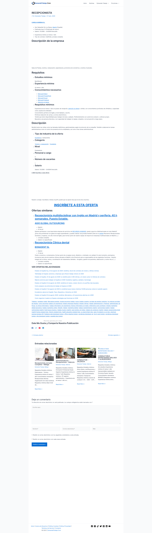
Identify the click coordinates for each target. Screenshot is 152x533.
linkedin (60, 308)
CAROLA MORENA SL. (38, 22)
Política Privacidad (65, 526)
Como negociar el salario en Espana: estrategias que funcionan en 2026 (56, 298)
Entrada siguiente (114, 335)
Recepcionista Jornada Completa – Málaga (43, 363)
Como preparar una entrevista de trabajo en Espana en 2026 (53, 286)
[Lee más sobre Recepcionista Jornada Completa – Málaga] (44, 354)
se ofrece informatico (42, 305)
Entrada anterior (37, 335)
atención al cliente (73, 108)
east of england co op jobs (102, 312)
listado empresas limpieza (71, 303)
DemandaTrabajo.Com (54, 530)
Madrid (55, 27)
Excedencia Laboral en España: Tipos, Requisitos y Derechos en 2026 (56, 292)
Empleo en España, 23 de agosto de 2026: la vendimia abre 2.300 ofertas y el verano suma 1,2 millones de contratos (70, 277)
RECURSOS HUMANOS (79, 231)
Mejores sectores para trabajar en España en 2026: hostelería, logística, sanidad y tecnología (63, 280)
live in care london (99, 314)
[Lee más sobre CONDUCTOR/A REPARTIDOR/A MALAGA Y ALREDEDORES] (107, 351)
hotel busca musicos (50, 310)
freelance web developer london (54, 314)
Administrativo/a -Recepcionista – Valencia (65, 361)
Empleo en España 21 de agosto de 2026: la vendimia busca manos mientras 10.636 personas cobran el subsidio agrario (71, 289)
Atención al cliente (43, 102)
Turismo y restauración (42, 144)
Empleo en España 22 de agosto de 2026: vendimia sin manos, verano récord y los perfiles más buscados (67, 283)
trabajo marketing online (49, 308)
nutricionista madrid (103, 308)
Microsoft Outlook (43, 100)
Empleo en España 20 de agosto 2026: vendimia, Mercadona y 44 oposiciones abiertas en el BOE (64, 295)
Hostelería (38, 138)
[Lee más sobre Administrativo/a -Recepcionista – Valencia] (65, 353)
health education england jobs (71, 312)
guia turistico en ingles (78, 310)
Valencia (68, 364)
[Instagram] (95, 526)
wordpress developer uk (85, 314)
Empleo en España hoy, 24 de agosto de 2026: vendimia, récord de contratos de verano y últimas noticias (67, 271)
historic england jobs (55, 312)
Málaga (46, 367)
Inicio (32, 526)
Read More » (38, 389)
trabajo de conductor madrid (94, 310)
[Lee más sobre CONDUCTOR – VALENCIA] (86, 353)
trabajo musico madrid (64, 310)
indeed (65, 308)
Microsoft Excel (42, 98)
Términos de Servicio (48, 528)
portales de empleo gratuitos (98, 301)
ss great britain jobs (87, 312)
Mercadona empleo (53, 301)
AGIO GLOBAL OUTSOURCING (50, 223)
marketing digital (73, 308)
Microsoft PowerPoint (44, 96)
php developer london (43, 316)
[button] (108, 3)
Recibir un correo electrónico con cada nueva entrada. (49, 439)
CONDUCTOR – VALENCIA (82, 360)
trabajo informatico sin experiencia (60, 305)
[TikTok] (98, 526)
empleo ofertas (84, 303)
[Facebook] (32, 328)
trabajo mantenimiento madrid (88, 308)
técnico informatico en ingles (80, 305)
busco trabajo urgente (82, 301)
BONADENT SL (42, 247)
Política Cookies (53, 526)
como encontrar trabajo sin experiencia (50, 303)
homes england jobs (42, 312)
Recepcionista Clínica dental (52, 242)
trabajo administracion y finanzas (99, 303)
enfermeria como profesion (97, 305)
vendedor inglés (42, 301)
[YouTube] (110, 526)
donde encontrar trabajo (67, 301)
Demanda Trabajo (39, 367)
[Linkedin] (43, 328)
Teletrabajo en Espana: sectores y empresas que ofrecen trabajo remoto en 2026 (59, 274)
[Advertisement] (76, 55)
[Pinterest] (39, 328)
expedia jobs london (56, 316)
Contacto (58, 528)
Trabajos (34, 301)
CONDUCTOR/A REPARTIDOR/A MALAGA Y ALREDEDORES (107, 357)
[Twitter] (36, 328)
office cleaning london (71, 314)
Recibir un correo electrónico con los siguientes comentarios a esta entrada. (56, 435)
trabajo (101, 233)
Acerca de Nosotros (41, 526)
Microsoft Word (42, 94)
